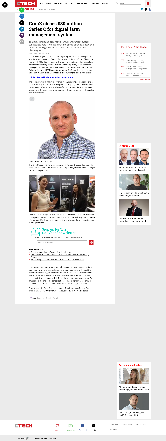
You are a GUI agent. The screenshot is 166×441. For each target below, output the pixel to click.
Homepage (42, 9)
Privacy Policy (141, 424)
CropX (48, 298)
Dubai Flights (114, 429)
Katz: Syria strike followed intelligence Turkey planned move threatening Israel (136, 55)
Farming (56, 298)
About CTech (114, 424)
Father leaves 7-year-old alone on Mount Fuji (135, 74)
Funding (40, 298)
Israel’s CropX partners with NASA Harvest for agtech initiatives (57, 259)
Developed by (21, 438)
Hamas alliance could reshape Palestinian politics (136, 68)
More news (144, 80)
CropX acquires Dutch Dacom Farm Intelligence (51, 252)
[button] (134, 113)
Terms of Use (127, 424)
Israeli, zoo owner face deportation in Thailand (135, 61)
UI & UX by (45, 438)
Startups (52, 9)
